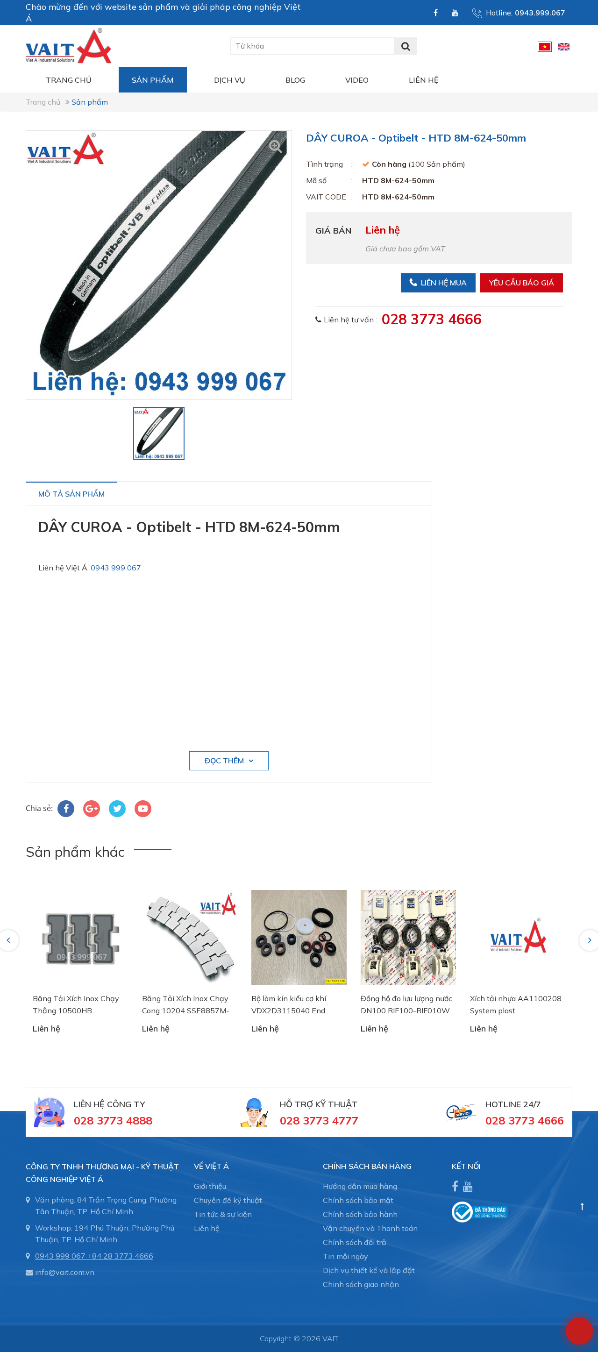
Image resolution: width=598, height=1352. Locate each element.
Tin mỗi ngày (345, 1256)
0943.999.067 (540, 12)
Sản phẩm (153, 80)
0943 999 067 (116, 567)
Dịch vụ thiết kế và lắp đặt (369, 1270)
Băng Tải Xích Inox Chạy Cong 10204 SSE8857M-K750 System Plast (185, 1005)
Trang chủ (69, 80)
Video (357, 80)
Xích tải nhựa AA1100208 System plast (516, 1004)
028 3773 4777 (319, 1120)
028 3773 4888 (113, 1120)
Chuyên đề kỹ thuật (228, 1200)
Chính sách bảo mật (358, 1200)
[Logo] (68, 45)
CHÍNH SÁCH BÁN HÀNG (367, 1166)
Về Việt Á (211, 1166)
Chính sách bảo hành (360, 1214)
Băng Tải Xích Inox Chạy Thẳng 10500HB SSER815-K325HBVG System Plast (76, 1005)
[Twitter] (117, 808)
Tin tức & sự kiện (223, 1214)
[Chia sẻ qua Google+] (91, 808)
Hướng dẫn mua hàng (360, 1186)
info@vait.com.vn (64, 1272)
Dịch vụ (229, 80)
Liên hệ (423, 80)
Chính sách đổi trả (354, 1242)
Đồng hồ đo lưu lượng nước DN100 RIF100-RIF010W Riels (406, 1005)
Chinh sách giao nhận (361, 1284)
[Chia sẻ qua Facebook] (65, 808)
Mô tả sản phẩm (71, 493)
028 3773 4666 (432, 319)
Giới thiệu (210, 1186)
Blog (295, 80)
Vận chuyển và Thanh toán (370, 1228)
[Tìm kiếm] (405, 46)
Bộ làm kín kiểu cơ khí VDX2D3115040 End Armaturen (288, 1005)
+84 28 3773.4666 (120, 1255)
